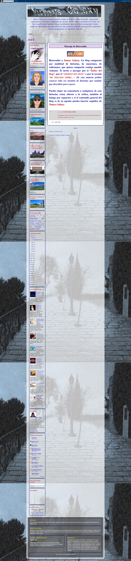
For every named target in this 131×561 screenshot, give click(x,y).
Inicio (30, 34)
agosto (32, 237)
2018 (31, 269)
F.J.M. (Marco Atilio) (37, 417)
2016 (31, 273)
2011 (31, 284)
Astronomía (32, 215)
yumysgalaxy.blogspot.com (47, 545)
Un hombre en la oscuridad (35, 458)
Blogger (73, 554)
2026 (31, 235)
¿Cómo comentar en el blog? (40, 396)
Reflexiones (41, 225)
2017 (31, 271)
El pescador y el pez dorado (39, 347)
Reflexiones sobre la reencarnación (40, 371)
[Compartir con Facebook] (59, 122)
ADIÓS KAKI (39, 334)
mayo (32, 246)
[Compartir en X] (58, 122)
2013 (31, 280)
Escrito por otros (34, 220)
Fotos (42, 220)
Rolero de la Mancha (36, 453)
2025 (31, 253)
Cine (41, 215)
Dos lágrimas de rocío (37, 239)
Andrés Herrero (35, 473)
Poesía (33, 225)
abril (32, 249)
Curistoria (34, 437)
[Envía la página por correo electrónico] (52, 122)
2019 (31, 267)
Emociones (34, 218)
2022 (31, 260)
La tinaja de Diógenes (37, 469)
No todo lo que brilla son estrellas (40, 292)
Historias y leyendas (34, 223)
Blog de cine (34, 445)
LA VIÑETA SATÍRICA (37, 466)
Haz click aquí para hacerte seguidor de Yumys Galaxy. (37, 513)
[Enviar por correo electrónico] (55, 122)
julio (32, 242)
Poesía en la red (35, 441)
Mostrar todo (42, 476)
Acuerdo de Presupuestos (39, 359)
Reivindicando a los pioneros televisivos (36, 449)
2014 (31, 278)
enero (32, 251)
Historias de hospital (36, 221)
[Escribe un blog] (56, 122)
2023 (31, 258)
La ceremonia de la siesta (40, 383)
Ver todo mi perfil (34, 431)
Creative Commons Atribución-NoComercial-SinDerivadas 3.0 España (46, 544)
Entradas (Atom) (58, 131)
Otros (43, 223)
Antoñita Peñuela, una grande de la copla (40, 321)
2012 (31, 282)
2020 (31, 264)
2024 (31, 256)
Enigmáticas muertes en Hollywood (39, 307)
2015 (31, 275)
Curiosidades (33, 216)
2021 (31, 262)
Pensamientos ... (35, 462)
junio (32, 244)
